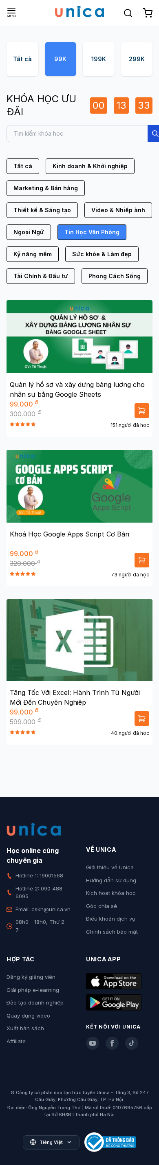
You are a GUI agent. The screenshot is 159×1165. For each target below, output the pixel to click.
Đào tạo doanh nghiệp (35, 1002)
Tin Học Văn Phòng (91, 232)
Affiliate (16, 1041)
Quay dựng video (28, 1015)
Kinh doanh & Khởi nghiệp (90, 166)
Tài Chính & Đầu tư (40, 276)
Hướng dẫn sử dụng (111, 880)
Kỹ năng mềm (32, 254)
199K (98, 58)
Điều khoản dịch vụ (110, 918)
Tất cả (22, 58)
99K (60, 58)
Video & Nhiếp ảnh (118, 210)
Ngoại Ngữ (28, 232)
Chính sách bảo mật (112, 931)
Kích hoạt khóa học (111, 893)
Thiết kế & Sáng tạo (42, 210)
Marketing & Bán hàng (45, 188)
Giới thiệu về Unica (110, 867)
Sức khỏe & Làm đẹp (102, 254)
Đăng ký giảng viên (31, 977)
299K (137, 58)
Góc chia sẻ (101, 906)
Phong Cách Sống (114, 276)
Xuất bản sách (25, 1028)
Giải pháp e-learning (33, 990)
